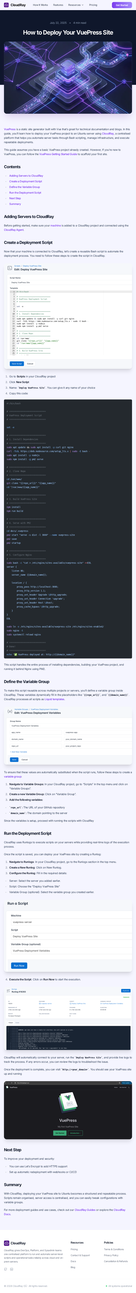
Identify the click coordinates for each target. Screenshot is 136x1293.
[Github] (5, 1269)
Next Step (15, 198)
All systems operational (120, 1286)
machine (55, 225)
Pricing (93, 4)
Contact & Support (80, 1255)
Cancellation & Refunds (116, 1261)
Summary (15, 204)
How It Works (40, 4)
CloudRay (108, 133)
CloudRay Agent (13, 229)
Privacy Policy (111, 1255)
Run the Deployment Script (25, 192)
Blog (73, 1267)
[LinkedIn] (11, 1269)
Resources (74, 4)
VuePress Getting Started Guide (58, 154)
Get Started (122, 5)
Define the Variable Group (24, 187)
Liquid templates (54, 699)
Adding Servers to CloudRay (26, 175)
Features (58, 4)
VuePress (10, 129)
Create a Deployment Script (25, 181)
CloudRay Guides (85, 1209)
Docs (73, 1261)
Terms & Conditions (114, 1249)
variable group (12, 776)
